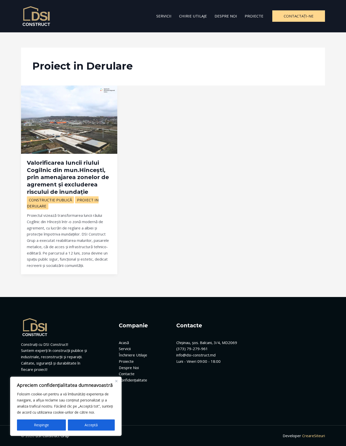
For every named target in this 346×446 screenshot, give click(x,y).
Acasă (124, 342)
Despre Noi (226, 15)
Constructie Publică (50, 199)
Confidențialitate (133, 380)
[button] (298, 16)
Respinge (41, 424)
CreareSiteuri (313, 435)
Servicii (163, 15)
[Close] (116, 381)
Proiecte (254, 15)
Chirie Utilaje (193, 15)
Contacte (126, 373)
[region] (66, 406)
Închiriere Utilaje (133, 354)
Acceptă (91, 424)
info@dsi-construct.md (196, 354)
